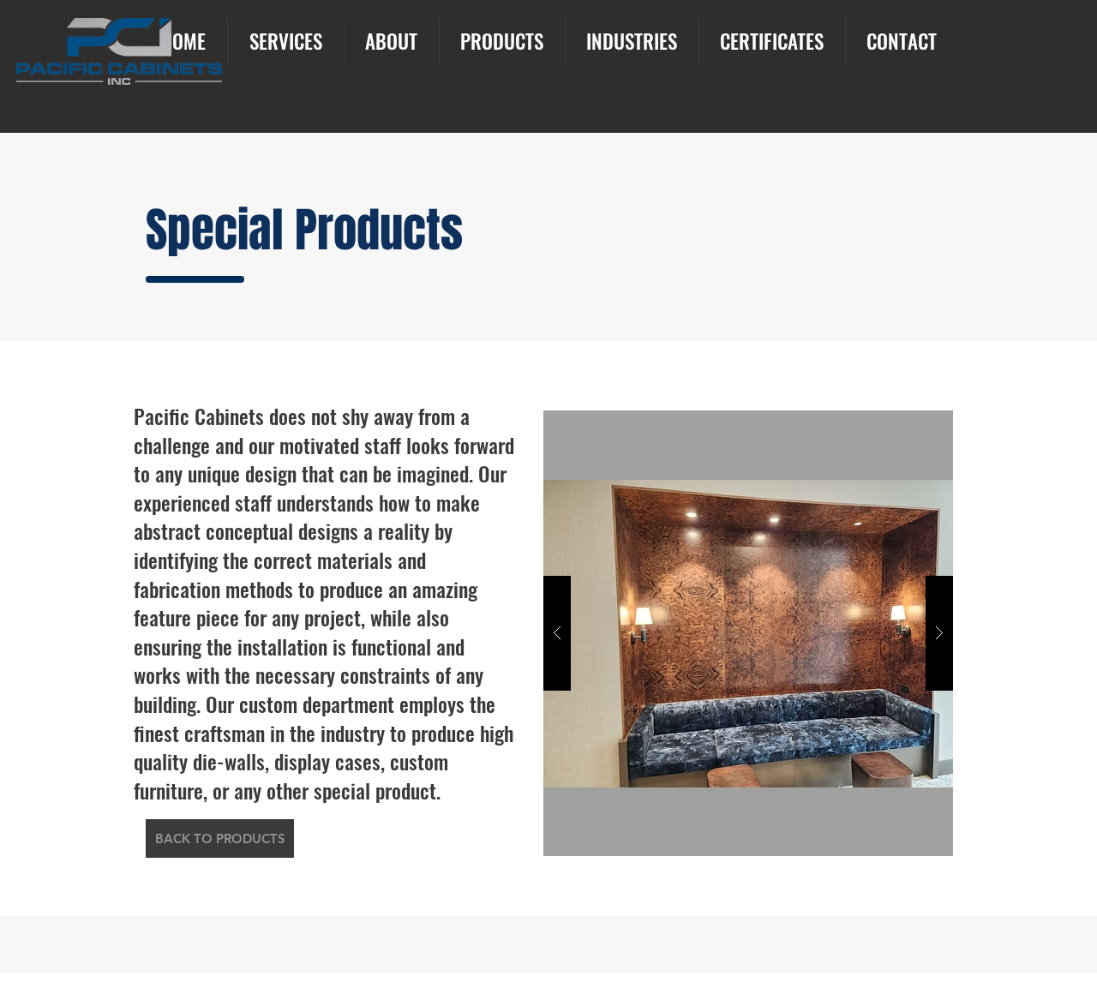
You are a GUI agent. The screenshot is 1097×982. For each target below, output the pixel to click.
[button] (748, 633)
